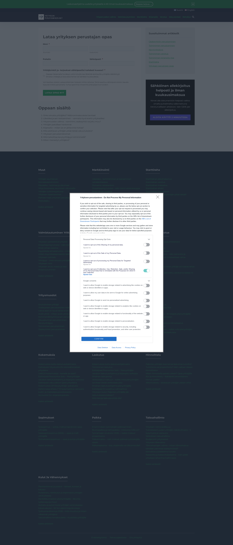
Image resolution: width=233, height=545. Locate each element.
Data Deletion (103, 347)
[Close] (158, 197)
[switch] (146, 244)
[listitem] (116, 239)
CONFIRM (99, 339)
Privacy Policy (130, 347)
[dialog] (116, 272)
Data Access (116, 347)
